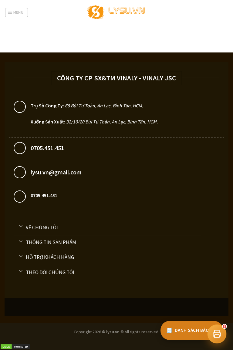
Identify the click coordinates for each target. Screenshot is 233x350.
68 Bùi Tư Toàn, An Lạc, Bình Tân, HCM (103, 106)
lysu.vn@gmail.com (56, 172)
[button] (217, 334)
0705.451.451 (47, 148)
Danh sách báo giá (191, 330)
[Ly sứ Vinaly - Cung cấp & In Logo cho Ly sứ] (116, 12)
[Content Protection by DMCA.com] (15, 346)
